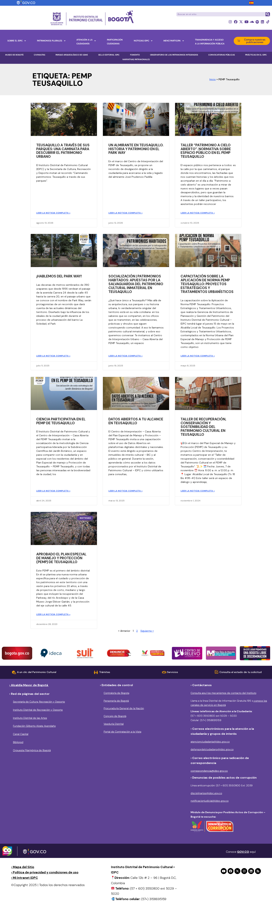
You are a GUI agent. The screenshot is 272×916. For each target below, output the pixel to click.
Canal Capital (20, 734)
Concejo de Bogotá (115, 716)
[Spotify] (257, 21)
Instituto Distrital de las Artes (30, 718)
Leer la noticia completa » (53, 212)
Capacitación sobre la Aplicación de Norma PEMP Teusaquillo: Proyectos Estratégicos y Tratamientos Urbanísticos (207, 284)
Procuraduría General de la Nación (124, 708)
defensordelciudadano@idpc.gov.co (212, 749)
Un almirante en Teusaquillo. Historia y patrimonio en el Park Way (135, 149)
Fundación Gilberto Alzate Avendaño (34, 726)
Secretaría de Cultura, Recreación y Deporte (39, 701)
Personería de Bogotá (116, 700)
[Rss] (258, 871)
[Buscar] (268, 14)
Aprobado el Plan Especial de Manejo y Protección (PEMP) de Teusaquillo (61, 558)
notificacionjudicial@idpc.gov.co (210, 800)
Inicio (212, 79)
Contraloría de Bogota (116, 693)
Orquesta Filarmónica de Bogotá (32, 750)
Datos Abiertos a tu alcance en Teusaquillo (135, 421)
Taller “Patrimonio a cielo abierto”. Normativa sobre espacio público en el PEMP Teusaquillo (206, 151)
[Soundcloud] (251, 21)
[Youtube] (246, 21)
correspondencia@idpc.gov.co (209, 770)
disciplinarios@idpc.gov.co (206, 793)
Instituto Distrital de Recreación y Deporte (38, 709)
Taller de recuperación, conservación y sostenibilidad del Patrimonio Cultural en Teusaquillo (203, 427)
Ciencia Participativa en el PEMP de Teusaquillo (60, 421)
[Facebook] (235, 21)
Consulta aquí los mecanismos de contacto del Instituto (223, 693)
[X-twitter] (241, 21)
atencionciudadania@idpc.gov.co (210, 741)
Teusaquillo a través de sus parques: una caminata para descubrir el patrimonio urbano (63, 151)
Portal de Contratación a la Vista (122, 731)
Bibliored (18, 742)
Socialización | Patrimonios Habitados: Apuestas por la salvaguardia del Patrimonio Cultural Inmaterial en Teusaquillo (135, 284)
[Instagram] (230, 21)
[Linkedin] (262, 21)
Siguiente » (147, 630)
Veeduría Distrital (114, 724)
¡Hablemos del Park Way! (59, 276)
